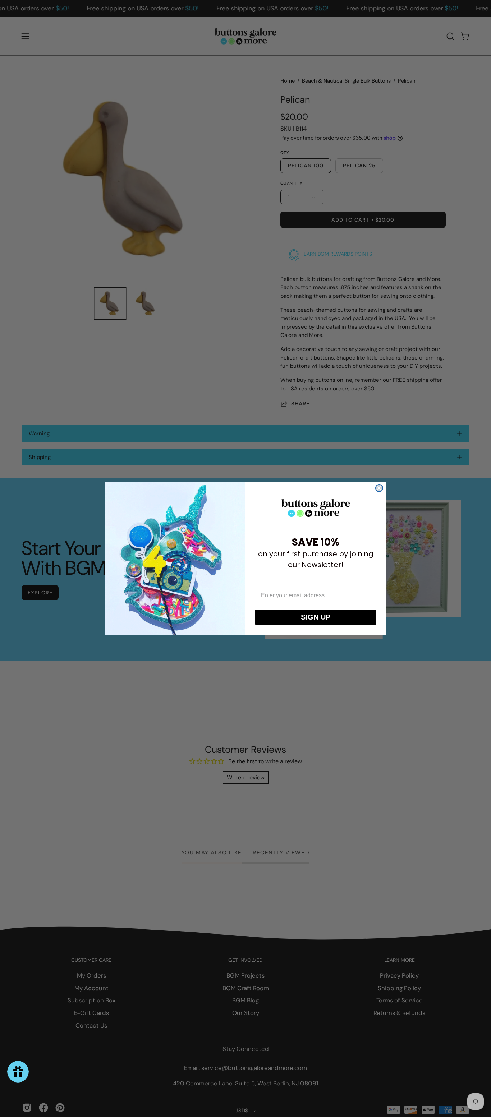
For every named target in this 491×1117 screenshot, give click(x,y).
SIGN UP (315, 617)
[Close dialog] (379, 488)
